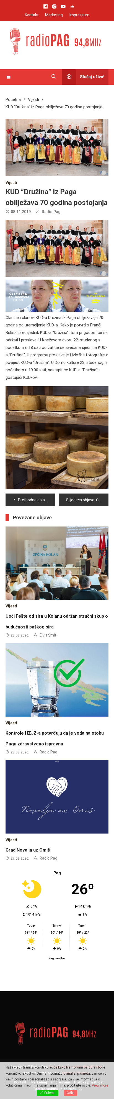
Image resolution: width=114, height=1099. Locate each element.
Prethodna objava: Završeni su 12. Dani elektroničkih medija (36, 475)
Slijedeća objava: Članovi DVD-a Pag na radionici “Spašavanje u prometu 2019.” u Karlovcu (87, 475)
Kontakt (31, 15)
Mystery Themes (75, 1048)
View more (100, 1085)
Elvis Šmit (48, 610)
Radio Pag (51, 211)
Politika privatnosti (89, 1057)
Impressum (79, 15)
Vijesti (11, 182)
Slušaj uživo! (92, 76)
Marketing (54, 15)
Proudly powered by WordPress (76, 1042)
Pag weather (57, 933)
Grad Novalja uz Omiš (28, 825)
